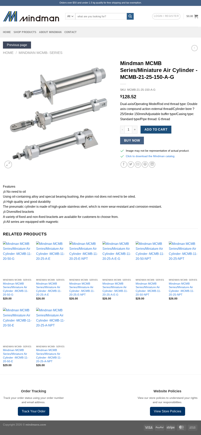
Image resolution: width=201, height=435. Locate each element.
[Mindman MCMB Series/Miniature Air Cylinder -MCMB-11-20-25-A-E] (50, 258)
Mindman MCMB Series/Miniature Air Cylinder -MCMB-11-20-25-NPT (181, 289)
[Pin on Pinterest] (145, 164)
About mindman (50, 32)
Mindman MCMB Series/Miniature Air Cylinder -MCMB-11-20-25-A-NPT (48, 355)
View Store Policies (167, 411)
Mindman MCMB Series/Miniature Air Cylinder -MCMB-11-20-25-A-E (48, 289)
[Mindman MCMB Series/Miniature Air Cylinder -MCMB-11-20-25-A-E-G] (117, 258)
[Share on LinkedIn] (152, 164)
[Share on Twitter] (131, 164)
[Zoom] (8, 164)
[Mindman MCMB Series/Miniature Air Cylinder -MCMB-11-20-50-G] (17, 258)
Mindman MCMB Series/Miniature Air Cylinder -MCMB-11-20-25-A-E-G (115, 289)
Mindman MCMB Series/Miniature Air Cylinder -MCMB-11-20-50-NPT (148, 289)
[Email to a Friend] (138, 164)
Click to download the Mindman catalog (150, 156)
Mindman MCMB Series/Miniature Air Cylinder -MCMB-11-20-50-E (15, 355)
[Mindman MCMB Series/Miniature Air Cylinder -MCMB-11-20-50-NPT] (150, 258)
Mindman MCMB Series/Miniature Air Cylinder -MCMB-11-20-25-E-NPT (82, 289)
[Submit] (130, 16)
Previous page (17, 45)
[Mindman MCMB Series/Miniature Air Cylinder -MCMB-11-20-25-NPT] (183, 258)
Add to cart (155, 129)
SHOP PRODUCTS (25, 32)
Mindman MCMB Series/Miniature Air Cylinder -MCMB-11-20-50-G (15, 289)
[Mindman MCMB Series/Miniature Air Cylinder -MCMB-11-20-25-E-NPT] (84, 258)
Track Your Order (33, 411)
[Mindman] (31, 16)
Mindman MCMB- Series (40, 53)
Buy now (132, 140)
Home (7, 32)
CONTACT (70, 32)
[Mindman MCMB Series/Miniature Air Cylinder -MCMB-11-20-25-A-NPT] (50, 325)
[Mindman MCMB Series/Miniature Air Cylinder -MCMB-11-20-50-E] (17, 325)
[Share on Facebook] (124, 164)
